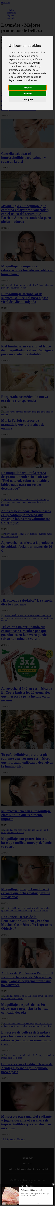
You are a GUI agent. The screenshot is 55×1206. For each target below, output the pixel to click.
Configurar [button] (27, 99)
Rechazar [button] (27, 93)
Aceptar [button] (28, 87)
